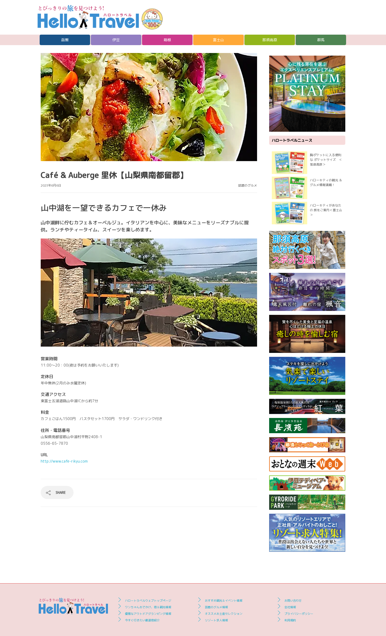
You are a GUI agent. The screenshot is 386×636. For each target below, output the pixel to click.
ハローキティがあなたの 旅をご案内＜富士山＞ (326, 210)
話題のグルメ (247, 185)
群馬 (321, 39)
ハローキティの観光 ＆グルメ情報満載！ (326, 182)
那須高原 (269, 39)
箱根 (167, 39)
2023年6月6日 (51, 185)
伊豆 (116, 39)
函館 (65, 39)
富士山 (218, 39)
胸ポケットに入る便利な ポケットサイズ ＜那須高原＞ (326, 160)
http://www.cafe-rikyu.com (64, 461)
